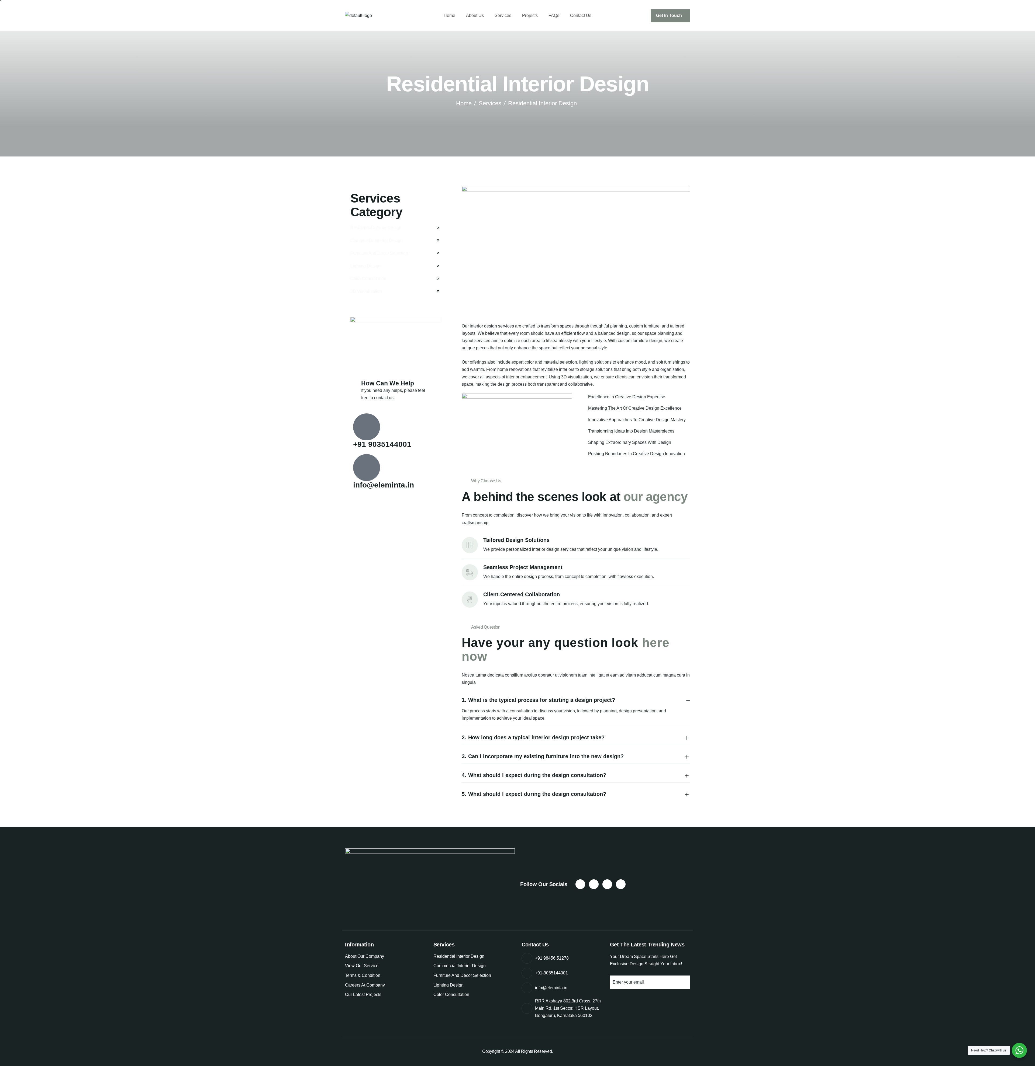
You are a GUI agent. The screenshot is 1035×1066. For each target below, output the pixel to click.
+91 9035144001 (382, 444)
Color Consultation (451, 994)
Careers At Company (365, 985)
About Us (475, 15)
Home (449, 15)
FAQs (553, 15)
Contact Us (580, 15)
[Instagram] (594, 884)
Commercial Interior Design (459, 965)
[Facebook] (580, 884)
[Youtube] (607, 884)
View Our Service (361, 965)
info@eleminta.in (383, 485)
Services (503, 15)
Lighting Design (448, 985)
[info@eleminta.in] (366, 467)
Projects (530, 15)
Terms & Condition (362, 975)
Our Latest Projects (363, 994)
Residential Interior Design (458, 956)
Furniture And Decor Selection (462, 975)
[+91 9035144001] (366, 426)
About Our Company (364, 956)
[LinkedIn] (621, 884)
